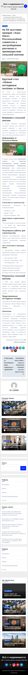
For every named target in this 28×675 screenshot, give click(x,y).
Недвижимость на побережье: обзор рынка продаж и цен (12, 612)
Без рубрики (5, 484)
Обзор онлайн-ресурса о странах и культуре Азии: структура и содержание (12, 428)
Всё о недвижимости (13, 4)
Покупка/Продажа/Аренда (10, 496)
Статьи (5, 26)
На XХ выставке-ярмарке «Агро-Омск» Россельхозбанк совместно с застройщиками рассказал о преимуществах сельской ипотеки (13, 42)
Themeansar (13, 673)
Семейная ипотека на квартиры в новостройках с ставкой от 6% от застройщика (14, 445)
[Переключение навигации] (2, 6)
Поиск (4, 463)
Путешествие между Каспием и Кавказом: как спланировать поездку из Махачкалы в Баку (14, 533)
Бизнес (4, 488)
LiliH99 (9, 58)
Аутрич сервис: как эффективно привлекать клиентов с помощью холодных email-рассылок (11, 513)
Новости (4, 492)
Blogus (22, 670)
